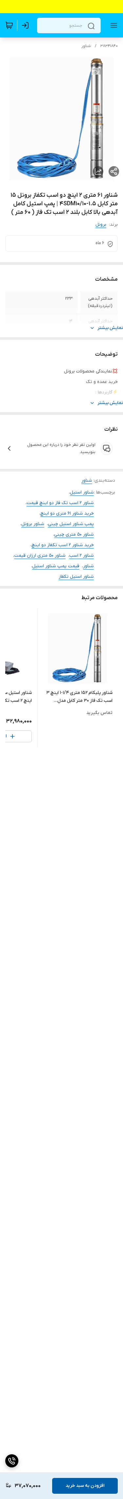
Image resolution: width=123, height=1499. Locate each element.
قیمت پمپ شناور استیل (55, 566)
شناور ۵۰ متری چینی (74, 534)
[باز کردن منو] (112, 25)
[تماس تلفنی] (11, 1460)
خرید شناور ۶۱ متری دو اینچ (67, 513)
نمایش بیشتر (110, 328)
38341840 (109, 46)
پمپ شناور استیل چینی (71, 524)
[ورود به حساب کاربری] (26, 25)
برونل (100, 224)
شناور (86, 46)
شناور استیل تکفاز (76, 576)
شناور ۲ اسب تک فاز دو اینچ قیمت (60, 503)
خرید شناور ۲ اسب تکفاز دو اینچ (62, 545)
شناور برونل (32, 524)
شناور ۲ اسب (81, 555)
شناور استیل (82, 492)
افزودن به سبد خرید (85, 1486)
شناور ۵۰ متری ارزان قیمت (40, 555)
